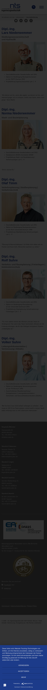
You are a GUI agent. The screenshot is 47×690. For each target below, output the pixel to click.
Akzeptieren (23, 671)
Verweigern (23, 665)
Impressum (17, 687)
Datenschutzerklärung (27, 687)
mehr (23, 677)
